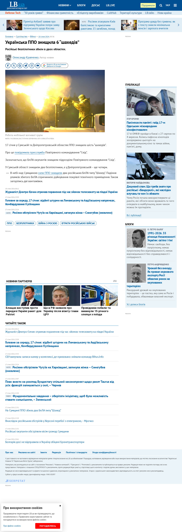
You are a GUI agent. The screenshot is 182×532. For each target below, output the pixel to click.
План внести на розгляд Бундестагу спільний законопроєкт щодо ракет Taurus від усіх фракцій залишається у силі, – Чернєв (59, 383)
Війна (33, 36)
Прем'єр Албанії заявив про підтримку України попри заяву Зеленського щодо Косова (41, 25)
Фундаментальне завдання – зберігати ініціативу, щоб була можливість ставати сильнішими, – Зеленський (56, 398)
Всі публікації (134, 215)
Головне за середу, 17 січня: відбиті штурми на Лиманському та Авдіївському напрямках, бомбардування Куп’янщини (60, 202)
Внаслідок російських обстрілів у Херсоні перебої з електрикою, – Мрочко (49, 421)
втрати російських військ (78, 223)
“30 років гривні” (33, 13)
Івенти (43, 452)
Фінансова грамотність (60, 13)
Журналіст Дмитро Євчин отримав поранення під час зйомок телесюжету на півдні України (61, 192)
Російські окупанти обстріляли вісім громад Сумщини (37, 431)
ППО (9, 223)
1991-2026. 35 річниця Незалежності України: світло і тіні (161, 236)
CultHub (111, 13)
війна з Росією (47, 223)
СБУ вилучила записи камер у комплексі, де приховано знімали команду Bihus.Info (54, 357)
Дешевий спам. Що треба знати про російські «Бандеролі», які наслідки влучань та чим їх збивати (149, 190)
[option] (34, 25)
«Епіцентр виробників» (90, 13)
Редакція (56, 452)
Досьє (96, 5)
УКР (168, 5)
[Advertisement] (61, 253)
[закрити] (60, 506)
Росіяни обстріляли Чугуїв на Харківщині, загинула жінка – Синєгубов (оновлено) (59, 213)
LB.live (110, 5)
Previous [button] (3, 25)
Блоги (81, 5)
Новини (63, 5)
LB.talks (149, 13)
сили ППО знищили (50, 173)
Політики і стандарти (76, 452)
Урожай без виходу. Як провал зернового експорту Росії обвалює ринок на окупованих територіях (150, 277)
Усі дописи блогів (136, 304)
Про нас (9, 452)
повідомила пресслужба (30, 152)
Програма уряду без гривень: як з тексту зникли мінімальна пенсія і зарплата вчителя (156, 25)
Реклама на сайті (26, 452)
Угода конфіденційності (104, 452)
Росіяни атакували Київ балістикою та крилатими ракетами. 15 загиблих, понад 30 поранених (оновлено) (98, 27)
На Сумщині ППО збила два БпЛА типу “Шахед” (33, 410)
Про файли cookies (12, 525)
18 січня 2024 (43, 36)
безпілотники (25, 223)
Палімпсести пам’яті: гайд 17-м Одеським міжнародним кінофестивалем (146, 126)
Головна (9, 36)
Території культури (131, 13)
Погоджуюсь (48, 526)
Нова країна (164, 13)
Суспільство (21, 36)
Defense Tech (12, 13)
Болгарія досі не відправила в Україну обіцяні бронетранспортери (44, 442)
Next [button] (178, 25)
